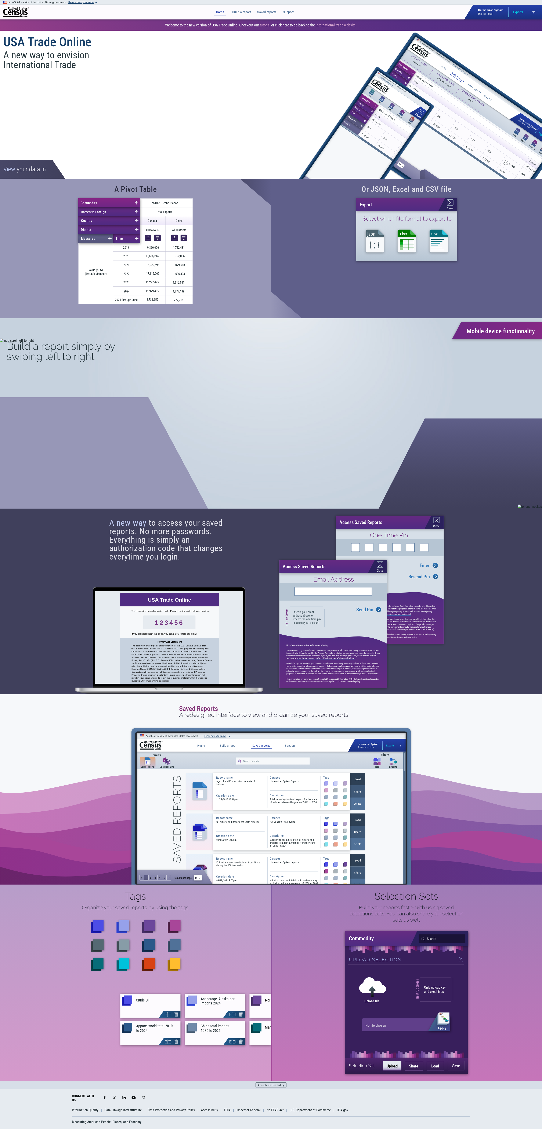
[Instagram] (143, 1098)
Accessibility (209, 1110)
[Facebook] (104, 1098)
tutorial (265, 25)
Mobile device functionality (501, 331)
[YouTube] (133, 1098)
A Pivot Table (135, 189)
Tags (135, 896)
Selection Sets (406, 896)
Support (288, 12)
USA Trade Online (47, 41)
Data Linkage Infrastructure (123, 1110)
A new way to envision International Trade (46, 60)
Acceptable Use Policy (271, 1085)
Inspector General (248, 1110)
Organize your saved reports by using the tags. (135, 907)
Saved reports (267, 12)
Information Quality (85, 1110)
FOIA (227, 1110)
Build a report (241, 12)
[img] (16, 12)
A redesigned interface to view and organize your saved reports (263, 715)
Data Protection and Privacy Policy (171, 1110)
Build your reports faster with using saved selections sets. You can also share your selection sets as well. (406, 913)
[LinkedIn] (124, 1098)
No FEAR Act (275, 1110)
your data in (24, 169)
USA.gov (342, 1110)
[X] (114, 1098)
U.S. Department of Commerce (310, 1110)
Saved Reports (198, 708)
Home (220, 12)
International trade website (335, 25)
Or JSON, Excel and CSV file (406, 189)
